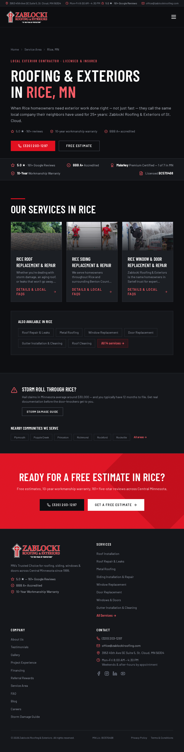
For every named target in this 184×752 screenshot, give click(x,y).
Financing (17, 670)
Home (15, 49)
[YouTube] (123, 673)
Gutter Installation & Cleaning (42, 343)
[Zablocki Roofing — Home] (26, 17)
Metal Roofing (69, 332)
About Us (17, 639)
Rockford (102, 437)
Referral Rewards (22, 678)
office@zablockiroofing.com (162, 3)
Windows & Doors (108, 600)
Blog (14, 701)
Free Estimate (79, 146)
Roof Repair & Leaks (36, 332)
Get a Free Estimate (113, 505)
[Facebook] (98, 673)
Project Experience (23, 662)
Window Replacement (103, 332)
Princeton (62, 437)
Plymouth (19, 437)
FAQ (13, 693)
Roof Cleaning (81, 343)
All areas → (140, 437)
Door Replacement (140, 332)
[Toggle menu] (174, 17)
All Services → (106, 615)
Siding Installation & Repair (115, 577)
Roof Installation (107, 554)
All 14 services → (112, 343)
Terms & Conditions (162, 737)
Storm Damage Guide (42, 411)
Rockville (121, 437)
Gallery (15, 655)
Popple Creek (41, 437)
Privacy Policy (139, 737)
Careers (16, 709)
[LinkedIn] (115, 673)
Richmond (83, 437)
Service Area (33, 49)
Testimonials (19, 647)
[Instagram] (107, 673)
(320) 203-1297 (35, 146)
